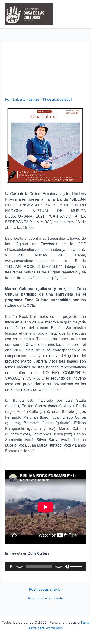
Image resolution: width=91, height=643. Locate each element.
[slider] (77, 566)
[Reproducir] (11, 566)
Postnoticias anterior (45, 589)
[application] (45, 566)
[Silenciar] (66, 566)
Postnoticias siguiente (45, 598)
